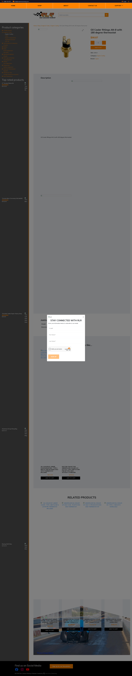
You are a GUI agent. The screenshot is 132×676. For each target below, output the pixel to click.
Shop (40, 5)
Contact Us (92, 5)
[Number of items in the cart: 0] (128, 1)
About (65, 5)
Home (13, 5)
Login (125, 1)
